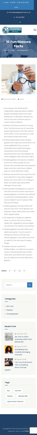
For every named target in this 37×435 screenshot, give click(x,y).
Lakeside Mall (22, 396)
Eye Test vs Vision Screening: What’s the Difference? (23, 339)
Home (6, 50)
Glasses (10, 310)
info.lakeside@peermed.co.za (19, 12)
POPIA (27, 431)
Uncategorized (12, 314)
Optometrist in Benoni (15, 401)
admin (22, 99)
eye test (18, 391)
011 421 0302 (20, 17)
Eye (8, 391)
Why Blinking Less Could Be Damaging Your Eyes (22, 352)
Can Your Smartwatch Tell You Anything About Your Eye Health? (18, 366)
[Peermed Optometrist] (12, 30)
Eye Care (10, 306)
